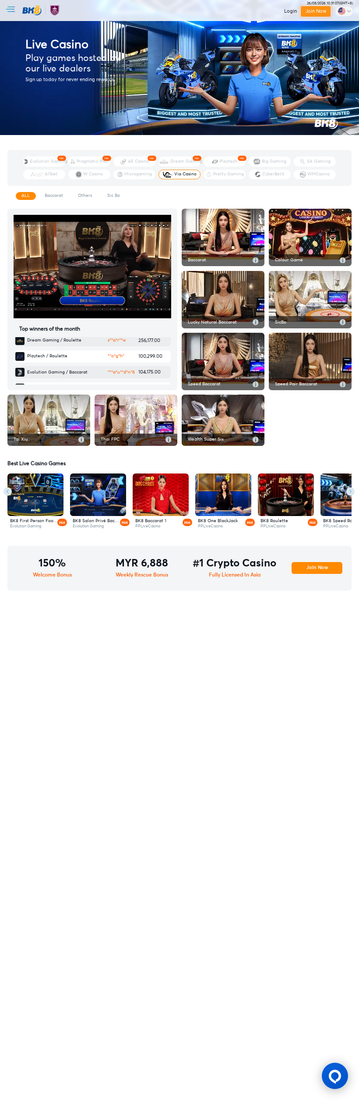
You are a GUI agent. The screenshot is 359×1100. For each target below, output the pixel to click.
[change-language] (344, 11)
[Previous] (8, 492)
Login (290, 11)
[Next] (350, 492)
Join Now (316, 11)
